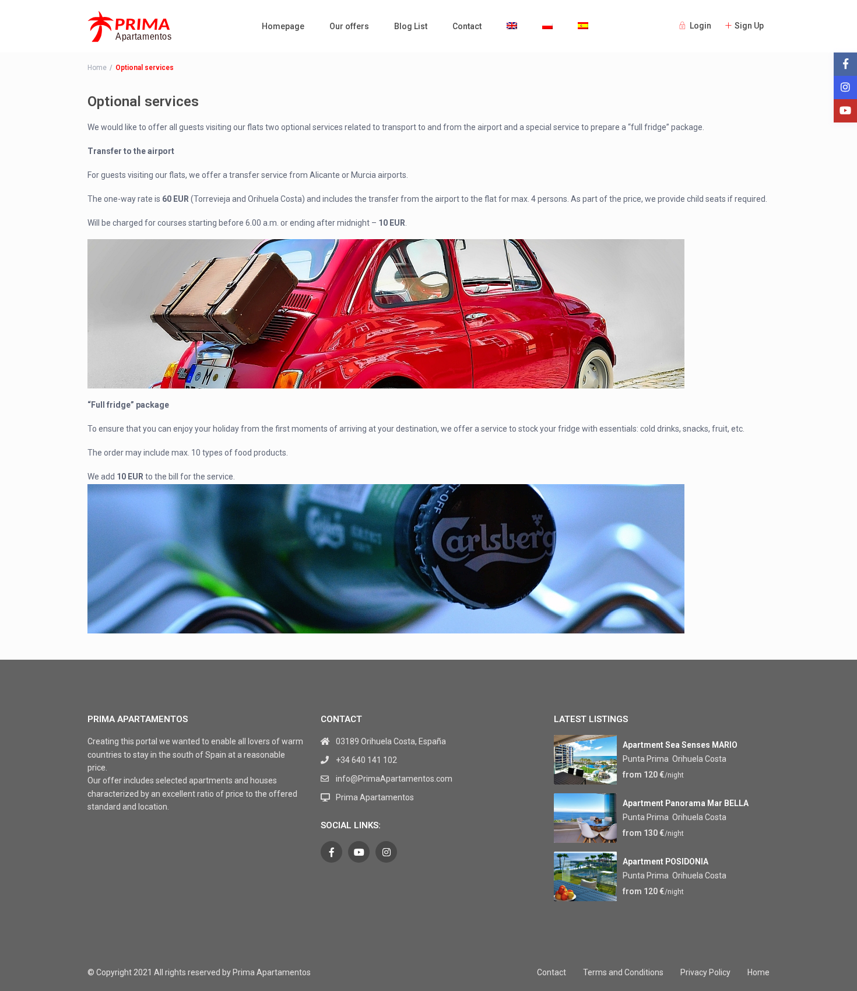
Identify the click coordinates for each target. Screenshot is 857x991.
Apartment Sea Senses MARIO (680, 745)
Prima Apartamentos (375, 797)
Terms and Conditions (623, 972)
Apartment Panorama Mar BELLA (686, 803)
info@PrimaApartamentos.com (394, 778)
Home (97, 68)
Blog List (410, 26)
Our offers (349, 26)
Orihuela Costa (699, 759)
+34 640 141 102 (366, 760)
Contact (467, 26)
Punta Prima (646, 759)
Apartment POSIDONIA (665, 861)
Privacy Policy (705, 972)
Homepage (283, 26)
